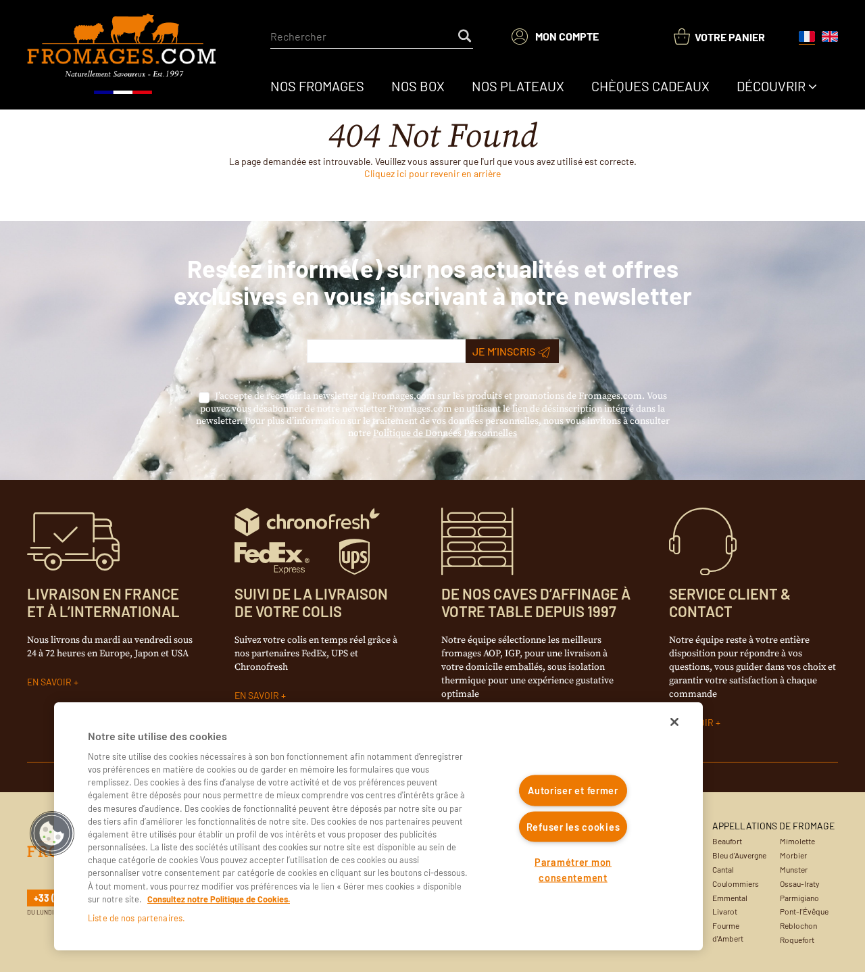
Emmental (729, 897)
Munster (794, 869)
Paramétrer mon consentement (573, 869)
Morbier (793, 855)
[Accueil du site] (122, 55)
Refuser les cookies (573, 826)
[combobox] (371, 36)
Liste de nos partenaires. (136, 918)
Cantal (723, 869)
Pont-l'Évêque (804, 911)
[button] (52, 833)
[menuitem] (317, 86)
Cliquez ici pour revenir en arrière (432, 173)
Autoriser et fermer (573, 790)
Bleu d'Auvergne (739, 855)
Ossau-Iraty (800, 883)
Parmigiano (799, 897)
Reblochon (798, 925)
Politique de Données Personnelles (445, 433)
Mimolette (797, 841)
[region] (378, 826)
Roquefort (797, 939)
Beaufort (727, 841)
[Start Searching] (465, 36)
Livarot (724, 911)
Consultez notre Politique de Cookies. (218, 899)
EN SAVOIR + (52, 681)
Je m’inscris (503, 351)
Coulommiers (735, 883)
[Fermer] (674, 722)
